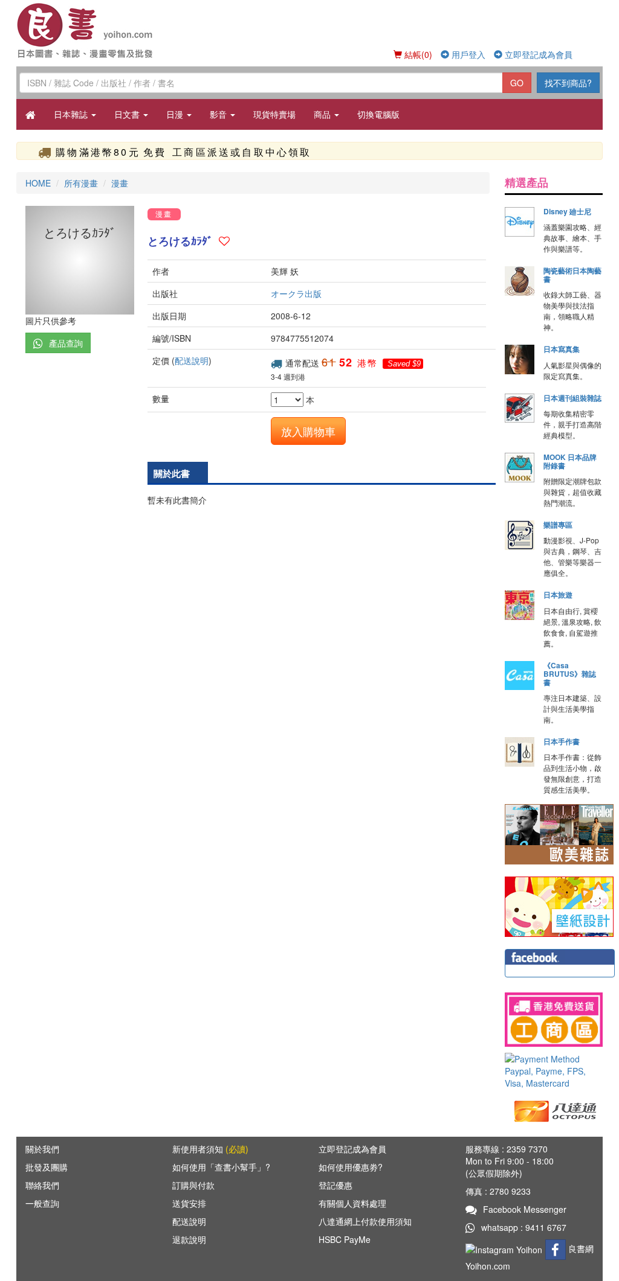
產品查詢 (66, 343)
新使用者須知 (210, 1149)
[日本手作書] (519, 752)
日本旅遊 (557, 594)
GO (516, 83)
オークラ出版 (296, 293)
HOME (38, 183)
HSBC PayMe (345, 1239)
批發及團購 (46, 1167)
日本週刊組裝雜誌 (572, 397)
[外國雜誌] (559, 833)
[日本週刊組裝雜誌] (519, 408)
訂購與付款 (193, 1185)
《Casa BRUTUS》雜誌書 (569, 674)
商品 (323, 114)
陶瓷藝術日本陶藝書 (572, 274)
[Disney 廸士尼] (519, 222)
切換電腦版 (378, 114)
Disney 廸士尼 (567, 211)
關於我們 (42, 1149)
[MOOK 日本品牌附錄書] (519, 467)
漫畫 (119, 183)
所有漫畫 (81, 183)
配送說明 (192, 360)
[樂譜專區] (519, 535)
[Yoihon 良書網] (87, 30)
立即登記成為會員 (537, 54)
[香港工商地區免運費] (554, 1019)
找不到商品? (568, 83)
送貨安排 (189, 1203)
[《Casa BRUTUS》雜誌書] (519, 676)
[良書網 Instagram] (505, 1248)
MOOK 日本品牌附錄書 (570, 461)
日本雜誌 (72, 114)
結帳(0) (417, 54)
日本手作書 (561, 741)
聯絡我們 (42, 1185)
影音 (219, 114)
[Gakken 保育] (559, 905)
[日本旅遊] (519, 605)
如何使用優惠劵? (351, 1167)
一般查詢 (42, 1203)
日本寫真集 (561, 348)
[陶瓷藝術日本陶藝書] (519, 281)
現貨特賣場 (274, 114)
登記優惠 (335, 1185)
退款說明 (189, 1239)
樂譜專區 (557, 524)
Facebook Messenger (524, 1209)
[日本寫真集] (519, 359)
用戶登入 (467, 54)
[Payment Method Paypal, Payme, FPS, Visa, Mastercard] (554, 1071)
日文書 (128, 114)
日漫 (176, 114)
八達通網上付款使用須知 (365, 1221)
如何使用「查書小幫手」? (221, 1167)
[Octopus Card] (556, 1110)
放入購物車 (308, 431)
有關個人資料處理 (352, 1203)
